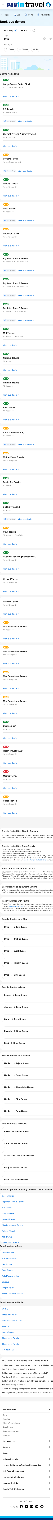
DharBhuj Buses (14, 975)
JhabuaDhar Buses (16, 1007)
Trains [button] (30, 15)
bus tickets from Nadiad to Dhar (35, 860)
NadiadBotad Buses (16, 1111)
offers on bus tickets (16, 906)
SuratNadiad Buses (16, 1143)
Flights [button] (6, 15)
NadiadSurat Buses (16, 1075)
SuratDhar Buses (15, 1019)
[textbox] (24, 39)
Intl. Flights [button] (45, 15)
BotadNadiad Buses (16, 1179)
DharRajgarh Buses (16, 963)
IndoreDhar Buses (15, 995)
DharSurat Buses (15, 951)
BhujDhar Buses (14, 1043)
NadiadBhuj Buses (15, 1099)
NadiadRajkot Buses (16, 1063)
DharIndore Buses (15, 927)
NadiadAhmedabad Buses (19, 1087)
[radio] (11, 30)
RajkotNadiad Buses (16, 1131)
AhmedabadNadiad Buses (19, 1155)
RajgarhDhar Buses (16, 1031)
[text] (4, 15)
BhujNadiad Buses (15, 1167)
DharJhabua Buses (16, 939)
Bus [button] (18, 15)
